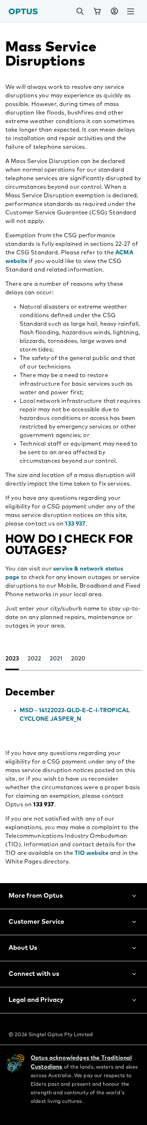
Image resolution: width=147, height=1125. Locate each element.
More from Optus (36, 896)
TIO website (91, 853)
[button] (114, 11)
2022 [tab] (34, 659)
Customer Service (36, 922)
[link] (97, 11)
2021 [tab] (56, 659)
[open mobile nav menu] (130, 11)
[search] (79, 11)
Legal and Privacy (36, 1000)
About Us (23, 948)
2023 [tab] (12, 659)
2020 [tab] (78, 659)
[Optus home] (23, 11)
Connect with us (34, 974)
